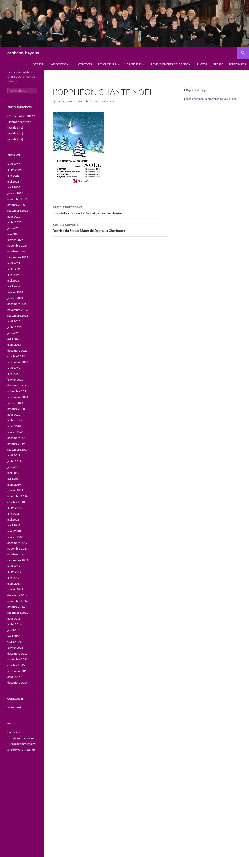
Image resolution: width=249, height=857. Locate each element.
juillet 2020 (14, 420)
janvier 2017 (15, 589)
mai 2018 (13, 519)
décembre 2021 (17, 385)
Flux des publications (20, 738)
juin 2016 (13, 630)
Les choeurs (107, 64)
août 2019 (13, 455)
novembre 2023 (17, 309)
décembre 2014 (17, 682)
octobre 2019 (16, 443)
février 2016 (15, 642)
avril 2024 (13, 286)
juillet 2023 (14, 327)
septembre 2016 (17, 612)
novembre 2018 (17, 496)
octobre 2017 (16, 554)
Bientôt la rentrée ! (19, 122)
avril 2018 (13, 525)
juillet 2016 (14, 624)
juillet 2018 (14, 508)
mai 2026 (13, 181)
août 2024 (13, 263)
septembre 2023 (17, 315)
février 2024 (15, 292)
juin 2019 (13, 467)
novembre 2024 (17, 245)
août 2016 (13, 618)
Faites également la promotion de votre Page (210, 98)
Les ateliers (133, 64)
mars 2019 (14, 484)
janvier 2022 (15, 379)
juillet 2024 (14, 269)
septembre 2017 (17, 560)
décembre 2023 (17, 304)
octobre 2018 (16, 502)
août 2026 (13, 164)
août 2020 (13, 414)
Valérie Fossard (101, 101)
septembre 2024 (17, 257)
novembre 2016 (17, 601)
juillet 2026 (14, 170)
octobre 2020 (16, 409)
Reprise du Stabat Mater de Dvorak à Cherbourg (89, 228)
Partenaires (237, 64)
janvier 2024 (15, 298)
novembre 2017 (17, 548)
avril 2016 (13, 636)
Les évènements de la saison (170, 64)
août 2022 (13, 368)
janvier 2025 (15, 240)
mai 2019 (13, 473)
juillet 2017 (14, 572)
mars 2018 (14, 531)
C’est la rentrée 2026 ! (21, 116)
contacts (85, 64)
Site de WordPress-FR (21, 749)
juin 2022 (13, 374)
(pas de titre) (15, 127)
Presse (218, 64)
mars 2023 (14, 344)
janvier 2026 (15, 193)
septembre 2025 (17, 210)
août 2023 (13, 321)
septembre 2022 (17, 362)
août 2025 (13, 216)
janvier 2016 (15, 647)
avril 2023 (13, 339)
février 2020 (15, 432)
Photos (202, 64)
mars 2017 (14, 583)
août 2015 (13, 677)
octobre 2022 (16, 356)
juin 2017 (13, 578)
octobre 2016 (16, 607)
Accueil (38, 64)
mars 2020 (14, 426)
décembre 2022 (17, 350)
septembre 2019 (17, 449)
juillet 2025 (14, 222)
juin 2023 (13, 333)
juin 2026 (13, 175)
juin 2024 (13, 275)
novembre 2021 (17, 391)
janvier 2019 (15, 490)
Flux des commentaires (21, 744)
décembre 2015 (17, 653)
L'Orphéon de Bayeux (197, 90)
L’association (59, 64)
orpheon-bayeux (23, 52)
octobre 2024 (16, 251)
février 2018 (15, 537)
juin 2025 (13, 228)
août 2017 (13, 566)
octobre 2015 (16, 665)
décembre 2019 (17, 438)
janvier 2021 (15, 403)
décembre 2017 (17, 543)
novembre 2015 (17, 659)
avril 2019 (13, 478)
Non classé (14, 707)
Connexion (14, 732)
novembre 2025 (17, 199)
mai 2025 (13, 234)
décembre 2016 (17, 595)
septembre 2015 (17, 671)
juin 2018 (13, 513)
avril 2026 (13, 187)
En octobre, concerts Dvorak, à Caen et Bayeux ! (89, 210)
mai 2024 (13, 280)
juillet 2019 (14, 461)
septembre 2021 (17, 397)
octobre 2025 (16, 205)
